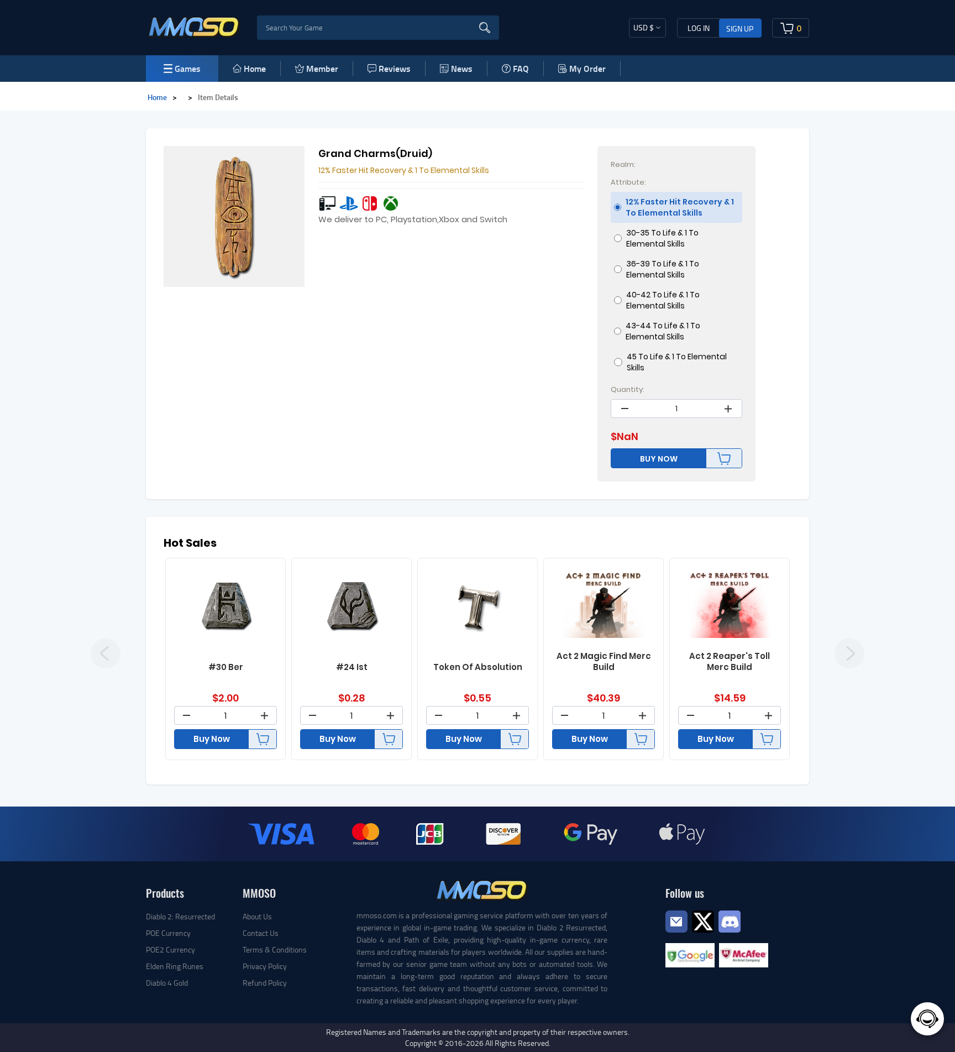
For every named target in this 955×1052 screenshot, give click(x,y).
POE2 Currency (170, 949)
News (462, 68)
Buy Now (211, 739)
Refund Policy (265, 982)
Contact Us (261, 933)
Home (255, 68)
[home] (194, 26)
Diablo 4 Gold (167, 982)
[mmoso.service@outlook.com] (676, 932)
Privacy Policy (265, 966)
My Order (587, 68)
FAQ (521, 68)
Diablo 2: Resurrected (180, 916)
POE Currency (168, 933)
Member (322, 68)
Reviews (395, 68)
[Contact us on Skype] (703, 920)
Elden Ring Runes (174, 966)
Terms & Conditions (275, 949)
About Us (257, 916)
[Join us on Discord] (729, 920)
